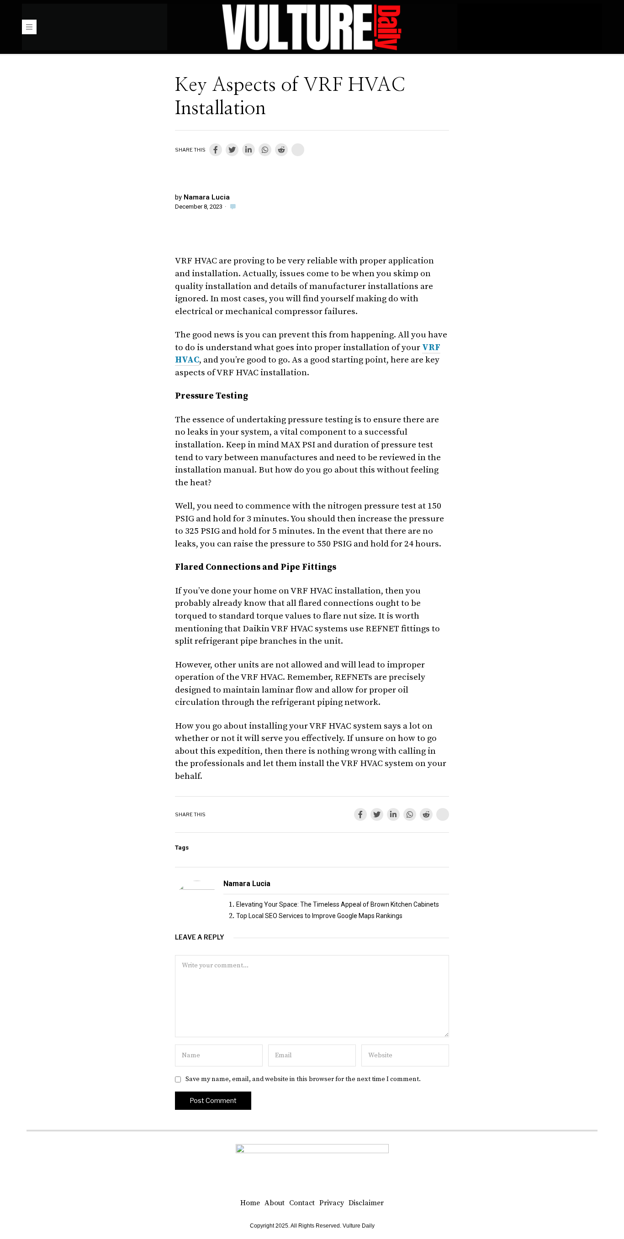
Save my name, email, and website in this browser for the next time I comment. (303, 1079)
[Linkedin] (248, 149)
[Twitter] (232, 149)
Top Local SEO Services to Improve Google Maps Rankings (319, 915)
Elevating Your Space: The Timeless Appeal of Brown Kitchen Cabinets (337, 904)
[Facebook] (215, 149)
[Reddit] (281, 149)
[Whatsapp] (265, 149)
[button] (591, 27)
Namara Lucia (207, 197)
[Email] (297, 149)
